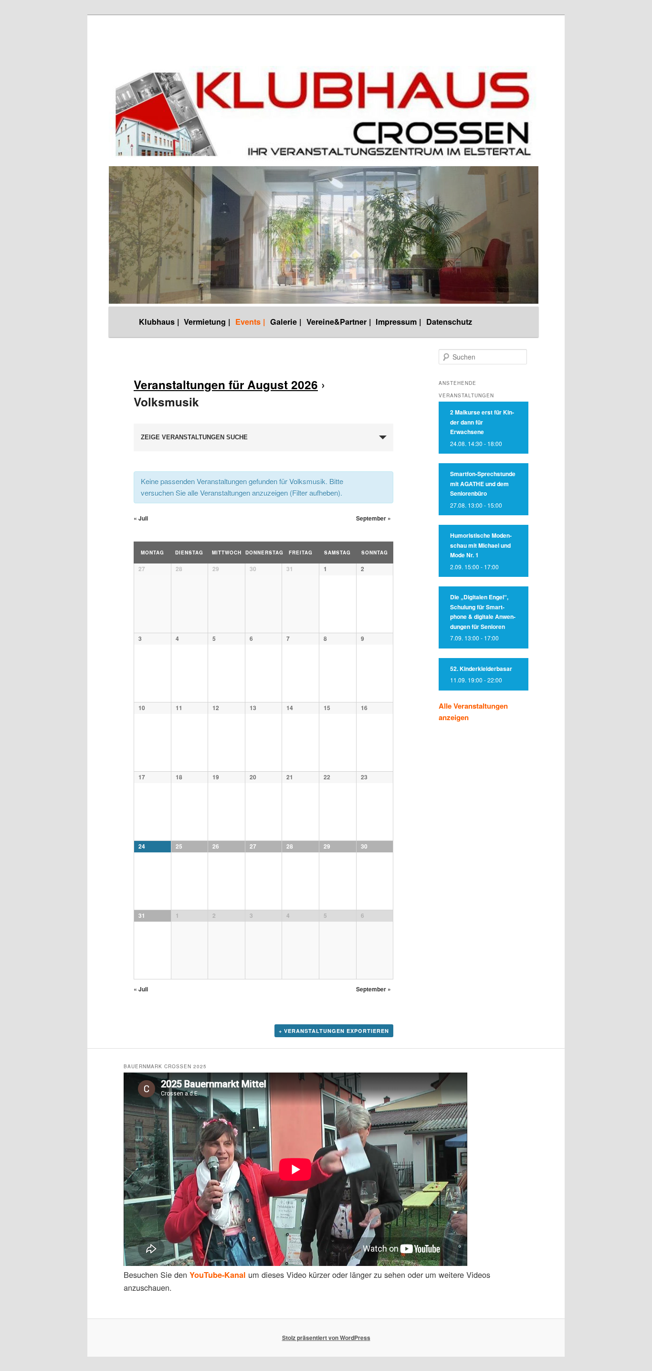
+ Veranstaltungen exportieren (334, 1030)
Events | (250, 321)
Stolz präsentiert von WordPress (326, 1337)
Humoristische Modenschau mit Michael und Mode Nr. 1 (481, 545)
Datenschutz (449, 321)
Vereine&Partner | (338, 321)
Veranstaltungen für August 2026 (226, 384)
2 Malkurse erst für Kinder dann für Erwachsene (482, 422)
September (373, 518)
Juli (141, 518)
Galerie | (286, 321)
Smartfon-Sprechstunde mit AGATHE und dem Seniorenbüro (482, 483)
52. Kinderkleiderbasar (481, 668)
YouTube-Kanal (217, 1274)
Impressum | (398, 321)
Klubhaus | (159, 321)
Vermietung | (207, 321)
